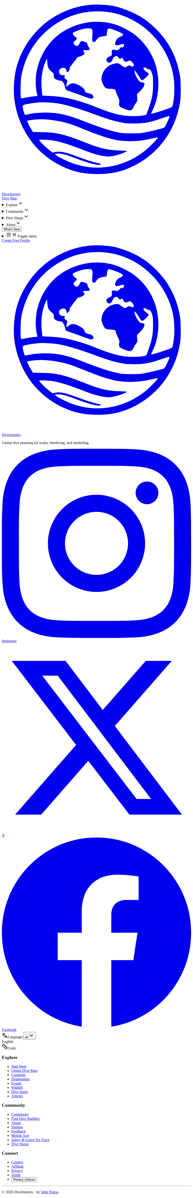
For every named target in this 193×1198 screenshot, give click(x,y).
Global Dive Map (24, 1071)
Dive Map (9, 198)
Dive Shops (14, 218)
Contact (17, 1162)
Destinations (20, 1079)
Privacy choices (24, 1179)
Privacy (17, 1171)
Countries (18, 1075)
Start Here (18, 1066)
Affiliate (17, 1166)
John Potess (49, 1192)
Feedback (18, 1131)
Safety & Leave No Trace (30, 1140)
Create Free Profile (16, 240)
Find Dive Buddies (25, 1119)
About (10, 225)
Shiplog (17, 1127)
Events (16, 1083)
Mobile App (20, 1136)
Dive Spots (19, 1092)
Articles (17, 1096)
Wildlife (17, 1088)
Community (15, 211)
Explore (12, 205)
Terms (15, 1175)
